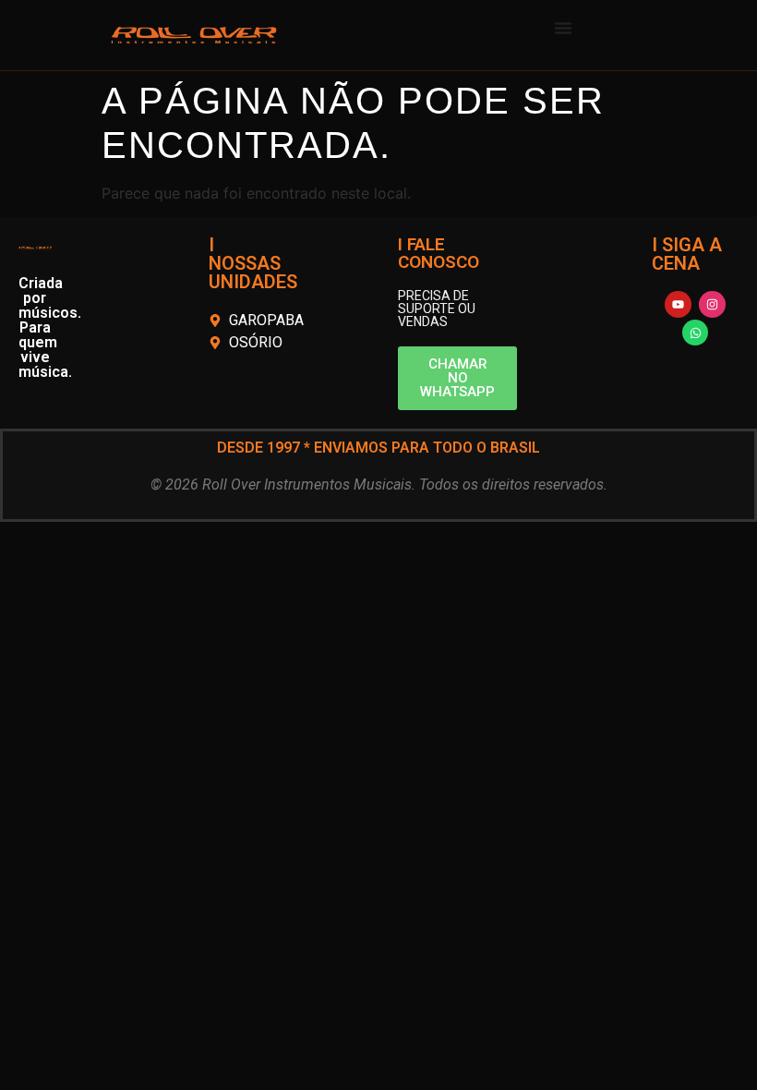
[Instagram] (712, 304)
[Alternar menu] (563, 27)
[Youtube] (678, 304)
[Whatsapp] (695, 333)
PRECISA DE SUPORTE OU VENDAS (436, 308)
